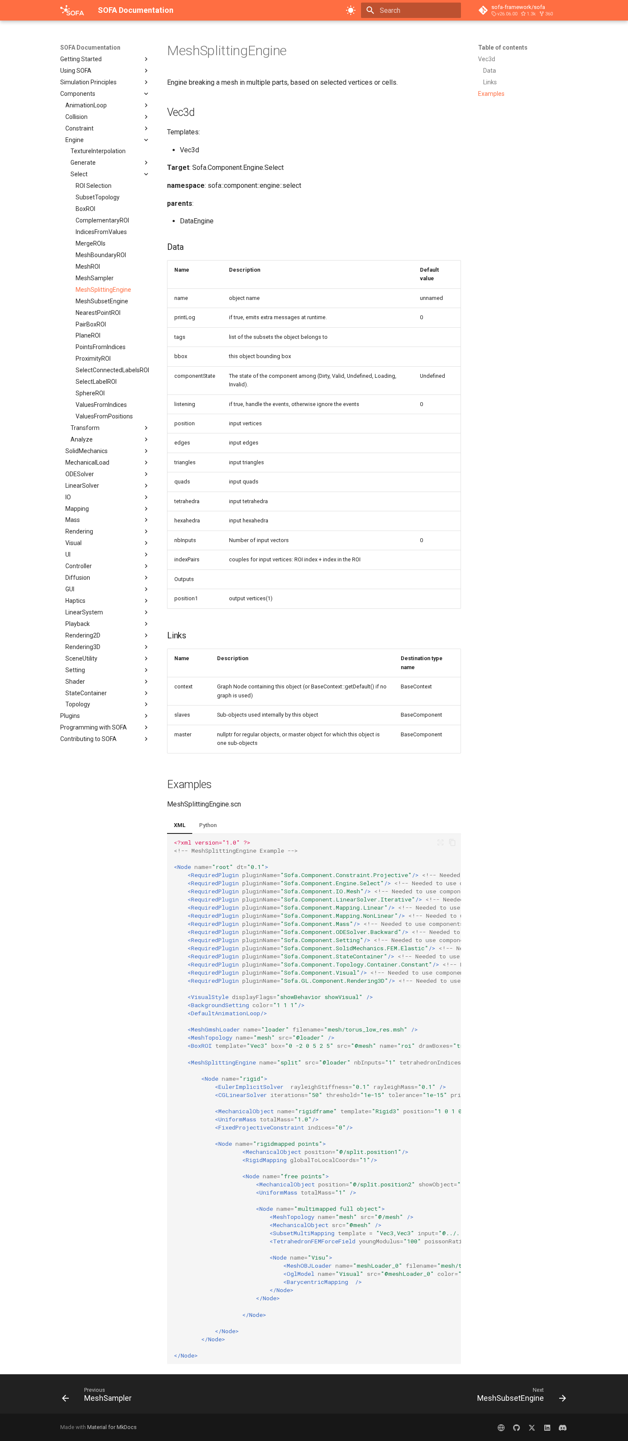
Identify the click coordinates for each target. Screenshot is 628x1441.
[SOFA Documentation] (72, 10)
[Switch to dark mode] (350, 10)
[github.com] (516, 1427)
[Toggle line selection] (440, 842)
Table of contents (503, 47)
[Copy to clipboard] (452, 842)
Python (208, 825)
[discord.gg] (562, 1427)
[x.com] (532, 1427)
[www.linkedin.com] (547, 1427)
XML (179, 825)
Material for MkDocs (112, 1427)
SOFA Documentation (90, 47)
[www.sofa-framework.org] (501, 1427)
